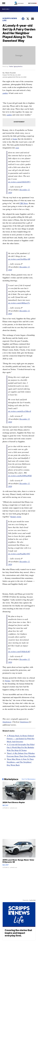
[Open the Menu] (3, 3)
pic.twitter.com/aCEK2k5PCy (19, 182)
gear (17, 147)
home (15, 139)
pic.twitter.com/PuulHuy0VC (19, 553)
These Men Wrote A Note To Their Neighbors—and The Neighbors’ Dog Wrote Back (20, 762)
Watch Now (32, 3)
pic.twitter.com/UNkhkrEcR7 (19, 651)
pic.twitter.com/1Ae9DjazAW (19, 259)
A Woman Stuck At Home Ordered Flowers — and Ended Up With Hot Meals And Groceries (20, 738)
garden (5, 93)
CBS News (24, 203)
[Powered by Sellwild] (32, 900)
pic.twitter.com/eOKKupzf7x (19, 303)
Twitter (7, 680)
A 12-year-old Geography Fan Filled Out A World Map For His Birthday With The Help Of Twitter (20, 747)
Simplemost (7, 722)
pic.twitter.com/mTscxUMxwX (19, 411)
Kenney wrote (15, 516)
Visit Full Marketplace (28, 779)
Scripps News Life (10, 19)
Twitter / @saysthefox (15, 66)
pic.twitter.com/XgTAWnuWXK (20, 475)
